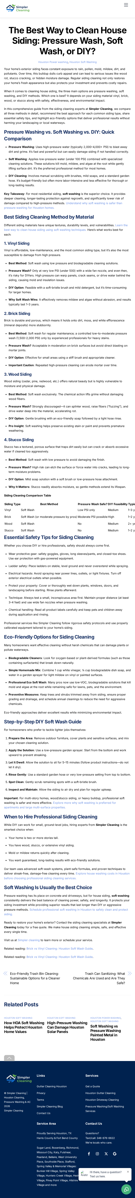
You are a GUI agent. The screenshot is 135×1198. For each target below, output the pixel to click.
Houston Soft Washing (83, 61)
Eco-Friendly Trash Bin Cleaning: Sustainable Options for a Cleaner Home (35, 978)
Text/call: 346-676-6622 (100, 1137)
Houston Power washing (53, 61)
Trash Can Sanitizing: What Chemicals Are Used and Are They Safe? (99, 978)
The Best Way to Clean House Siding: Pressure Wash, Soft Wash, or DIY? (67, 40)
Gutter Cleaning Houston (52, 1086)
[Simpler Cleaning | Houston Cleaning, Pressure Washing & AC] (17, 11)
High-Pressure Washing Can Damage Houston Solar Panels (67, 1027)
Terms (40, 1099)
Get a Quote (92, 1086)
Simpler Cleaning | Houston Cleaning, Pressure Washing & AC (17, 1097)
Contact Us (43, 1113)
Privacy (41, 1093)
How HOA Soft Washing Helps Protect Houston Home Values (24, 1027)
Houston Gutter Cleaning (100, 1093)
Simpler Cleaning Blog (50, 1106)
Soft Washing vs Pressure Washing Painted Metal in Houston (105, 1033)
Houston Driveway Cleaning (102, 1099)
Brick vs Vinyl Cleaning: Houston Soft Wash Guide (60, 948)
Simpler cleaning (29, 940)
